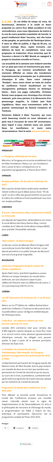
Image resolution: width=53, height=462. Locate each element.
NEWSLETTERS (27, 451)
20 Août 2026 (26, 455)
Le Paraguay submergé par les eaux (19, 156)
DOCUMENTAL (39, 451)
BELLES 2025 (10, 453)
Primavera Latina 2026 (26, 453)
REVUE (17, 451)
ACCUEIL (10, 451)
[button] (44, 4)
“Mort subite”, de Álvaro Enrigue (17, 241)
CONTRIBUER (42, 453)
